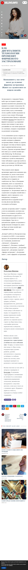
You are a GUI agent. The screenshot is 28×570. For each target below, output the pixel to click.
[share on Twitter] (2, 29)
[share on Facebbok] (2, 32)
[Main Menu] (2, 2)
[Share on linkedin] (11, 406)
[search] (23, 2)
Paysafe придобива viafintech (12, 476)
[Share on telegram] (22, 406)
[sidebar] (26, 2)
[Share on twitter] (7, 406)
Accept (4, 567)
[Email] (13, 400)
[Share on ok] (7, 409)
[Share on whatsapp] (18, 406)
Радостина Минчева (5, 65)
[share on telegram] (2, 17)
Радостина (7, 372)
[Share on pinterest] (14, 406)
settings (10, 565)
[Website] (15, 400)
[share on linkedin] (2, 26)
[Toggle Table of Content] (23, 70)
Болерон (11, 119)
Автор (4, 74)
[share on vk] (2, 14)
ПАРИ (4, 44)
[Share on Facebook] (3, 406)
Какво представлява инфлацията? (13, 501)
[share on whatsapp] (2, 20)
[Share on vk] (3, 409)
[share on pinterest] (2, 23)
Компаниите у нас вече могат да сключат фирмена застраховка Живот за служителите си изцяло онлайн (13, 73)
